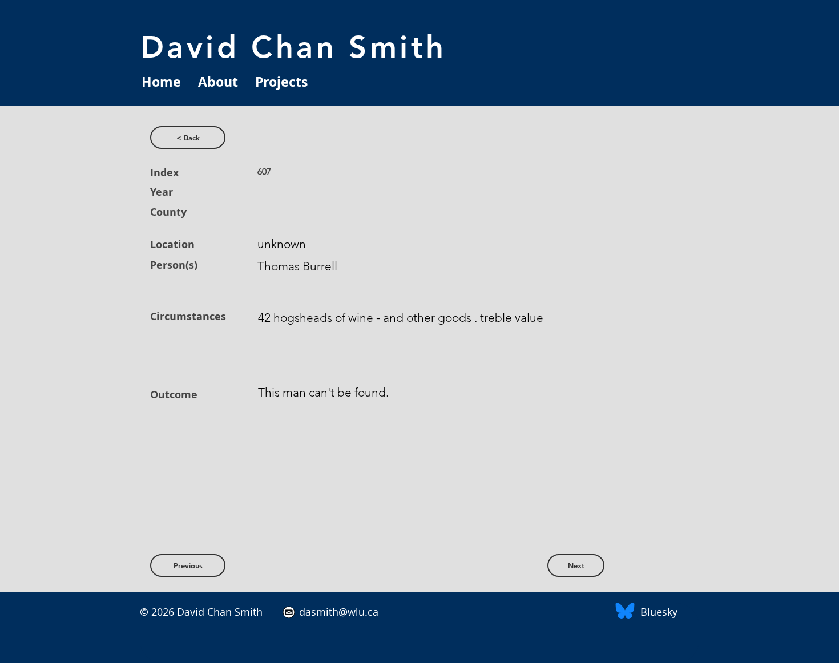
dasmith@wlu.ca (337, 611)
